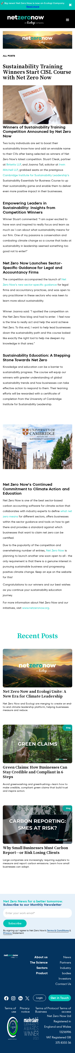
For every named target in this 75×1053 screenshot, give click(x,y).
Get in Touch (60, 998)
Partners (65, 962)
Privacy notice (25, 1010)
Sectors (42, 968)
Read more (32, 6)
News (67, 957)
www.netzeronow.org (35, 608)
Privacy (7, 933)
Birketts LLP (13, 164)
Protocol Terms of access (59, 1010)
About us (41, 957)
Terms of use (10, 1010)
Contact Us (63, 984)
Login (39, 998)
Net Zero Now (55, 550)
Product (42, 973)
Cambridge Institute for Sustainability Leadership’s (36, 175)
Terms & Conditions (58, 930)
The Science (39, 962)
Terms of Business (41, 1010)
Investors (65, 978)
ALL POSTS (9, 55)
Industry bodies (65, 970)
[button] (68, 20)
